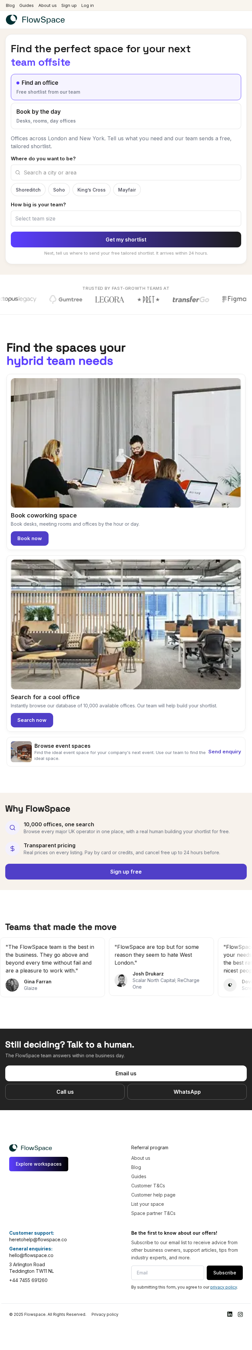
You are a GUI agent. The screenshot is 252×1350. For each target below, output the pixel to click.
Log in (87, 5)
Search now (32, 707)
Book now (29, 526)
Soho (59, 177)
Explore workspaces (39, 1151)
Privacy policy (105, 1301)
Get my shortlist (126, 227)
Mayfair (127, 177)
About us (47, 5)
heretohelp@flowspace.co (38, 1227)
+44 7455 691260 (28, 1267)
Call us (65, 1079)
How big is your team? (38, 192)
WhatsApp (187, 1079)
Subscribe (224, 1260)
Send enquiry (224, 739)
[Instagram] (240, 1302)
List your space (147, 1191)
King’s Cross (91, 177)
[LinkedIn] (229, 1302)
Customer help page (153, 1182)
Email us (126, 1061)
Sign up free (126, 859)
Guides (26, 5)
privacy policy (223, 1274)
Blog (10, 5)
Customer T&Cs (148, 1173)
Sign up (69, 5)
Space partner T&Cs (153, 1200)
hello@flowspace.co (31, 1243)
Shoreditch (28, 177)
